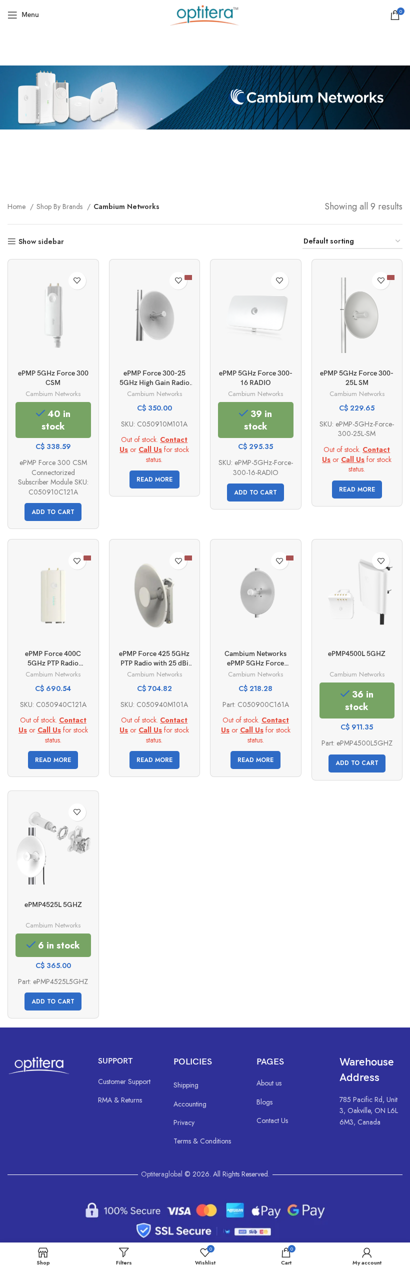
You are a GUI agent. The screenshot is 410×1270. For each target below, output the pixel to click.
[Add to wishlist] (77, 281)
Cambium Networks (53, 394)
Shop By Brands (60, 207)
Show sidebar (41, 242)
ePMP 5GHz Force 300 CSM (53, 378)
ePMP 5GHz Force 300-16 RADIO (255, 378)
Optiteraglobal (161, 1174)
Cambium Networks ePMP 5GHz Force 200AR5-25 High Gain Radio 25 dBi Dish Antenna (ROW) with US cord (255, 659)
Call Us (150, 449)
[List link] (126, 1081)
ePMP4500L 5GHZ (357, 654)
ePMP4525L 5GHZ (53, 904)
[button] (53, 512)
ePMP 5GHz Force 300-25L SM (357, 378)
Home (18, 207)
